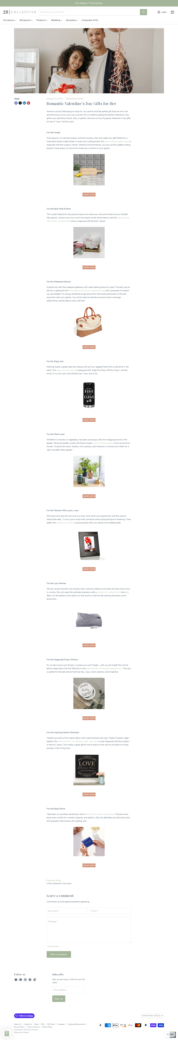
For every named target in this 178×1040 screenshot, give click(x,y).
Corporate (61, 1024)
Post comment (58, 954)
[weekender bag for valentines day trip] (89, 339)
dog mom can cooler (66, 370)
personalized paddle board (117, 141)
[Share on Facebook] (16, 103)
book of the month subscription (100, 814)
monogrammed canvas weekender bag (87, 290)
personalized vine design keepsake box (104, 668)
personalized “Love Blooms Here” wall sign (78, 741)
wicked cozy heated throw (109, 592)
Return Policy (47, 1027)
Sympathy (71, 20)
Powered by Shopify (21, 1032)
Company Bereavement (76, 1024)
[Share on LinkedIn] (24, 103)
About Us (17, 1024)
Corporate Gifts (90, 20)
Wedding (56, 20)
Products (41, 20)
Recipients (26, 20)
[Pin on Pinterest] (28, 103)
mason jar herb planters (103, 443)
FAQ (42, 1024)
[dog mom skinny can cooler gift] (89, 412)
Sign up (58, 998)
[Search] (143, 12)
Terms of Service (33, 1027)
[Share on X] (20, 103)
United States (151, 1015)
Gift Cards (51, 1024)
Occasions (9, 20)
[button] (7, 1033)
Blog (36, 1024)
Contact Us (28, 1024)
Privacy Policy (19, 1027)
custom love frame (65, 522)
